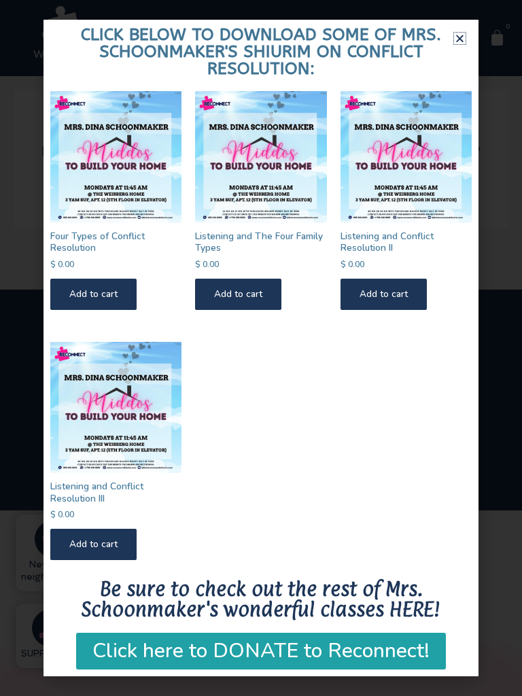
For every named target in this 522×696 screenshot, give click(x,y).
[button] (460, 38)
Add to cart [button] (93, 294)
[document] (261, 348)
